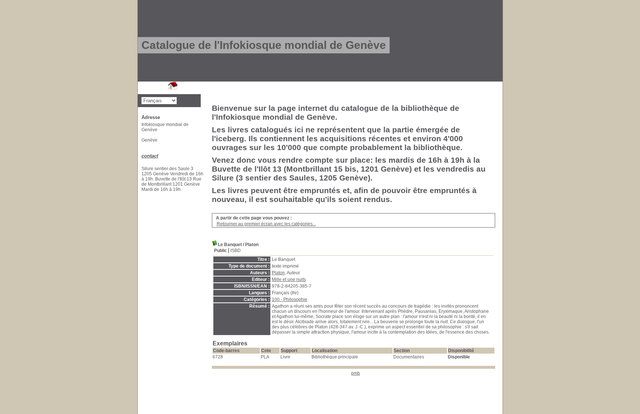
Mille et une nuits (289, 279)
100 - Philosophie (289, 299)
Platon (278, 272)
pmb (355, 373)
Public (220, 250)
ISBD (235, 250)
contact (149, 156)
